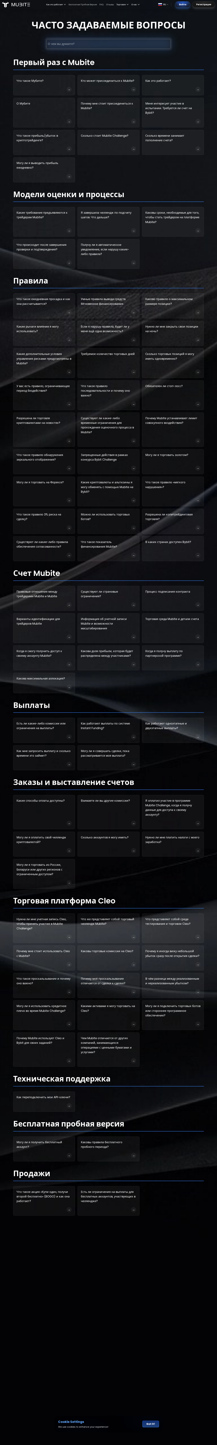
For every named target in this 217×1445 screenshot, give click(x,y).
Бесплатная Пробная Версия (83, 4)
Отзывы (110, 4)
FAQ (101, 4)
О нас (134, 4)
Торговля (121, 4)
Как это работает (54, 4)
